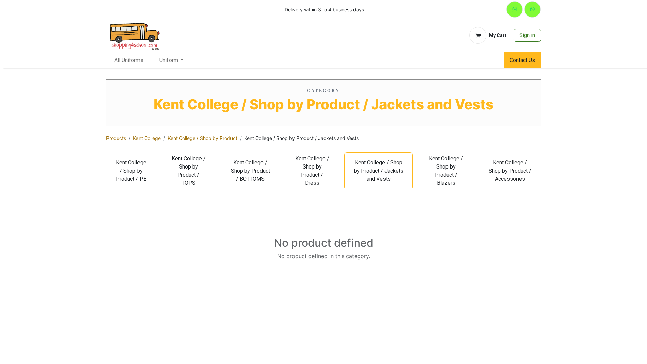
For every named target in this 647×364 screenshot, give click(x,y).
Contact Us (522, 60)
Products (116, 138)
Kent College (147, 138)
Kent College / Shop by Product (202, 138)
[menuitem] (128, 60)
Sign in (527, 35)
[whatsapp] (514, 9)
